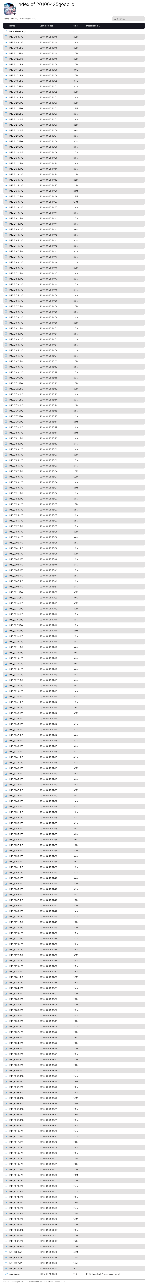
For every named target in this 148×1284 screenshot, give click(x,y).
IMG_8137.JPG (16, 196)
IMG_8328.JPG (16, 1219)
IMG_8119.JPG (16, 97)
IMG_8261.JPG (16, 867)
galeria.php (14, 1274)
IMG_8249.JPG (16, 801)
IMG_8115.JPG (16, 75)
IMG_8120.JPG (16, 103)
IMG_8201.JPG (16, 548)
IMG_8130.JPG (16, 158)
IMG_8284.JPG (16, 988)
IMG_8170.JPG (16, 377)
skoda (14, 19)
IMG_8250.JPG (16, 806)
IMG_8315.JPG (16, 1158)
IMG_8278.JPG (16, 960)
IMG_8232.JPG (16, 707)
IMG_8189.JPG (16, 482)
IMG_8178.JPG (16, 421)
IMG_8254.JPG (16, 828)
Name (12, 25)
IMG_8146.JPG (16, 246)
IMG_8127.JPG (16, 141)
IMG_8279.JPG (16, 966)
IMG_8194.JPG (16, 509)
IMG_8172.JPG (16, 388)
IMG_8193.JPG (16, 504)
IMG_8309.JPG (16, 1125)
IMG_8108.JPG (16, 37)
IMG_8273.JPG (16, 933)
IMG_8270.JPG (16, 916)
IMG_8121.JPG (16, 108)
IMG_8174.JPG (16, 399)
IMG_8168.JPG (16, 366)
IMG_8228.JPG (16, 685)
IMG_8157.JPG (16, 306)
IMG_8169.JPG (16, 372)
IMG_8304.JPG (16, 1098)
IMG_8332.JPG (16, 1241)
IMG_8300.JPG (16, 1076)
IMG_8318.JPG (16, 1175)
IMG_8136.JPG (16, 191)
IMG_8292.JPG (16, 1032)
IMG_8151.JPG (16, 273)
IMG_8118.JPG (16, 92)
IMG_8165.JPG (16, 350)
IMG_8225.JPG (16, 669)
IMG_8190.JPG (16, 487)
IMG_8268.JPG (16, 905)
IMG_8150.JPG (16, 268)
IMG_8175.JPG (16, 405)
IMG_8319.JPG (16, 1180)
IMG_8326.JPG (16, 1208)
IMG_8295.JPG (16, 1048)
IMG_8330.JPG (16, 1230)
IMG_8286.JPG (16, 999)
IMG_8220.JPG (16, 641)
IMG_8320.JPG (16, 1186)
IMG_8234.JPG (16, 718)
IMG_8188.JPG (16, 476)
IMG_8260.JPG (16, 861)
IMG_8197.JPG (16, 526)
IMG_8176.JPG (16, 410)
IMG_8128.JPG (16, 147)
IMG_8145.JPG (16, 240)
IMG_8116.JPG (16, 81)
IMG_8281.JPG (16, 977)
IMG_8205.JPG (16, 570)
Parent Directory (17, 31)
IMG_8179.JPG (16, 427)
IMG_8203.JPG (16, 559)
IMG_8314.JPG (16, 1153)
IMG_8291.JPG (16, 1026)
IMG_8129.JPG (16, 152)
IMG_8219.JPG (16, 636)
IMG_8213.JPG (16, 603)
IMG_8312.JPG (16, 1142)
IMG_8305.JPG (16, 1103)
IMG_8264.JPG (16, 883)
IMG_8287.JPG (16, 1004)
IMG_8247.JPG (16, 790)
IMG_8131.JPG (16, 163)
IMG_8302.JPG (16, 1087)
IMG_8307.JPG (16, 1114)
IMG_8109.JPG (16, 42)
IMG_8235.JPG (16, 724)
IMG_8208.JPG (16, 586)
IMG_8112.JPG (16, 59)
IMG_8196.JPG (16, 520)
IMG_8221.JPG (16, 647)
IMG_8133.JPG (16, 174)
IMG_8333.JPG (16, 1246)
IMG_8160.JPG (16, 323)
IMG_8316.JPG (16, 1164)
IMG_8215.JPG (16, 614)
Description (92, 25)
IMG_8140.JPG (16, 213)
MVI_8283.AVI (15, 1257)
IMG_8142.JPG (16, 224)
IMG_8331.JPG (16, 1235)
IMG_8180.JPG (16, 432)
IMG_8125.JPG (16, 130)
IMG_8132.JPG (16, 169)
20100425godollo (27, 19)
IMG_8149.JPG (16, 262)
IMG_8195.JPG (16, 515)
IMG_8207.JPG (16, 581)
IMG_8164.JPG (16, 344)
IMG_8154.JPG (16, 290)
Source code (60, 1281)
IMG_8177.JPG (16, 416)
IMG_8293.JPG (16, 1037)
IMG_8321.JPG (16, 1191)
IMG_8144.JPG (16, 235)
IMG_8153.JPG (16, 284)
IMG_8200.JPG (16, 542)
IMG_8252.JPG (16, 817)
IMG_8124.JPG (16, 125)
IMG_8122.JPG (16, 114)
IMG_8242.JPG (16, 762)
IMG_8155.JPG (16, 295)
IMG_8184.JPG (16, 454)
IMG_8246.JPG (16, 784)
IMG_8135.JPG (16, 185)
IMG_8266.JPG (16, 894)
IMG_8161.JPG (16, 328)
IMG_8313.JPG (16, 1147)
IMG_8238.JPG (16, 740)
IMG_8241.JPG (16, 757)
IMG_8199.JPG (16, 537)
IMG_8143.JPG (16, 229)
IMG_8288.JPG (16, 1010)
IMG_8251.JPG (16, 812)
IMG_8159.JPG (16, 317)
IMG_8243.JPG (16, 768)
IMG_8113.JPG (16, 64)
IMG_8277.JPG (16, 955)
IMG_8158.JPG (16, 312)
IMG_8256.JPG (16, 839)
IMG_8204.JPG (16, 564)
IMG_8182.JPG (16, 443)
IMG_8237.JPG (16, 735)
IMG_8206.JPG (16, 575)
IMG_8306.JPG (16, 1109)
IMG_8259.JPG (16, 856)
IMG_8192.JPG (16, 498)
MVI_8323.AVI (15, 1268)
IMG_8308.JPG (16, 1120)
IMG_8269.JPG (16, 911)
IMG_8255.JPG (16, 834)
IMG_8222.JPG (16, 652)
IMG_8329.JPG (16, 1224)
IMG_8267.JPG (16, 900)
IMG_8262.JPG (16, 872)
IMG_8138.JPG (16, 202)
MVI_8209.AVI (15, 1252)
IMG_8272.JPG (16, 927)
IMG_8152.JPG (16, 279)
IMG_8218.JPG (16, 630)
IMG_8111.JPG (16, 53)
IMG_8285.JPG (16, 993)
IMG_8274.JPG (16, 938)
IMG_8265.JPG (16, 889)
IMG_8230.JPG (16, 696)
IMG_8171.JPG (16, 383)
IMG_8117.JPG (16, 86)
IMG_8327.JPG (16, 1213)
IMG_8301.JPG (16, 1081)
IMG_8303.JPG (16, 1092)
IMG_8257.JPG (16, 845)
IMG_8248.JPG (16, 795)
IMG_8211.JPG (16, 592)
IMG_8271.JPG (16, 922)
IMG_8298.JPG (16, 1065)
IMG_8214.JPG (16, 608)
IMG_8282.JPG (16, 982)
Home (6, 19)
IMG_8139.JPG (16, 207)
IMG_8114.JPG (16, 70)
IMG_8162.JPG (16, 334)
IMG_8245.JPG (16, 779)
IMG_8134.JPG (16, 180)
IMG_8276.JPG (16, 949)
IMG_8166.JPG (16, 355)
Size (75, 25)
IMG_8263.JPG (16, 878)
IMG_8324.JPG (16, 1197)
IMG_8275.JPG (16, 944)
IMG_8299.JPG (16, 1070)
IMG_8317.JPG (16, 1169)
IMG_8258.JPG (16, 850)
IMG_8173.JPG (16, 394)
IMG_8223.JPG (16, 658)
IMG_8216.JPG (16, 619)
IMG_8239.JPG (16, 746)
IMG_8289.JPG (16, 1015)
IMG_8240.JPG (16, 751)
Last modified (46, 25)
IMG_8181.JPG (16, 438)
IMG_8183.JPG (16, 449)
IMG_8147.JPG (16, 251)
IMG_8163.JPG (16, 339)
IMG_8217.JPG (16, 625)
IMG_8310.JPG (16, 1131)
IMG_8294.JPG (16, 1043)
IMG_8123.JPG (16, 119)
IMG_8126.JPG (16, 136)
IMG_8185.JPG (16, 460)
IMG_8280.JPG (16, 971)
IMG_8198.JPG (16, 531)
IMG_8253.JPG (16, 823)
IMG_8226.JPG (16, 674)
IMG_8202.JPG (16, 553)
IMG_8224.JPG (16, 663)
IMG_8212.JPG (16, 597)
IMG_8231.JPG (16, 702)
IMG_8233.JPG (16, 713)
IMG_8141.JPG (16, 218)
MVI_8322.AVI (15, 1263)
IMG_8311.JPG (16, 1136)
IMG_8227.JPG (16, 680)
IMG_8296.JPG (16, 1054)
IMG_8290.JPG (16, 1021)
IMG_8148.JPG (16, 257)
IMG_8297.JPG (16, 1059)
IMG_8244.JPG (16, 773)
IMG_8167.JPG (16, 361)
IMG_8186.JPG (16, 465)
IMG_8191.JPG (16, 493)
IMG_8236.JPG (16, 729)
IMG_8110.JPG (16, 48)
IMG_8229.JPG (16, 691)
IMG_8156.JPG (16, 301)
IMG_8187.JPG (16, 471)
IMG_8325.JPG (16, 1202)
